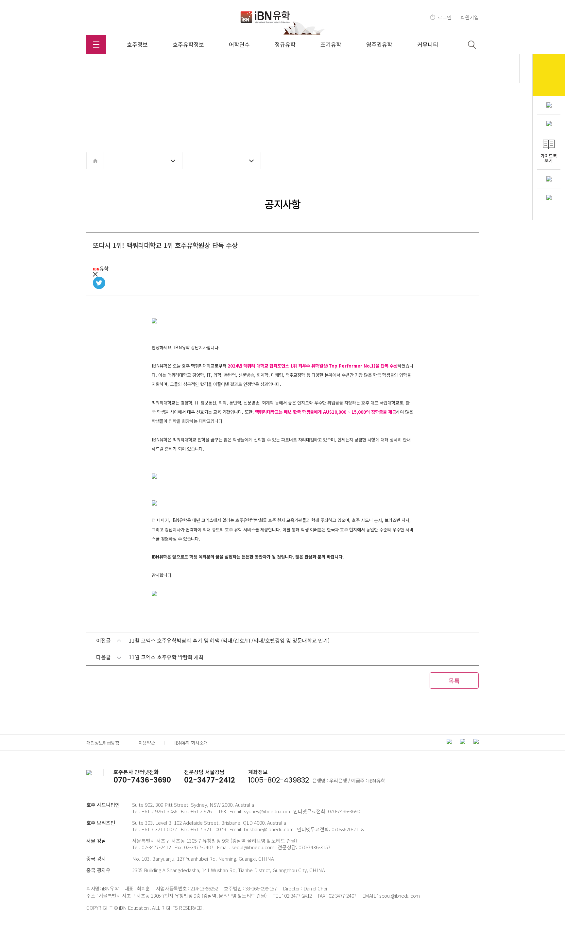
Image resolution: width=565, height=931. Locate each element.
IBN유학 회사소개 (191, 742)
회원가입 (469, 17)
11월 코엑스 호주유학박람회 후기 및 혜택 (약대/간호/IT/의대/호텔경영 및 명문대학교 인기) (229, 640)
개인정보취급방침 (102, 742)
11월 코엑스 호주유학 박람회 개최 (166, 657)
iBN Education (134, 907)
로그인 (445, 17)
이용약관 (147, 742)
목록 (454, 680)
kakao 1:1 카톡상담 (549, 75)
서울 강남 (96, 840)
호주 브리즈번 (100, 822)
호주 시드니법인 (103, 804)
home (95, 160)
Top (541, 213)
